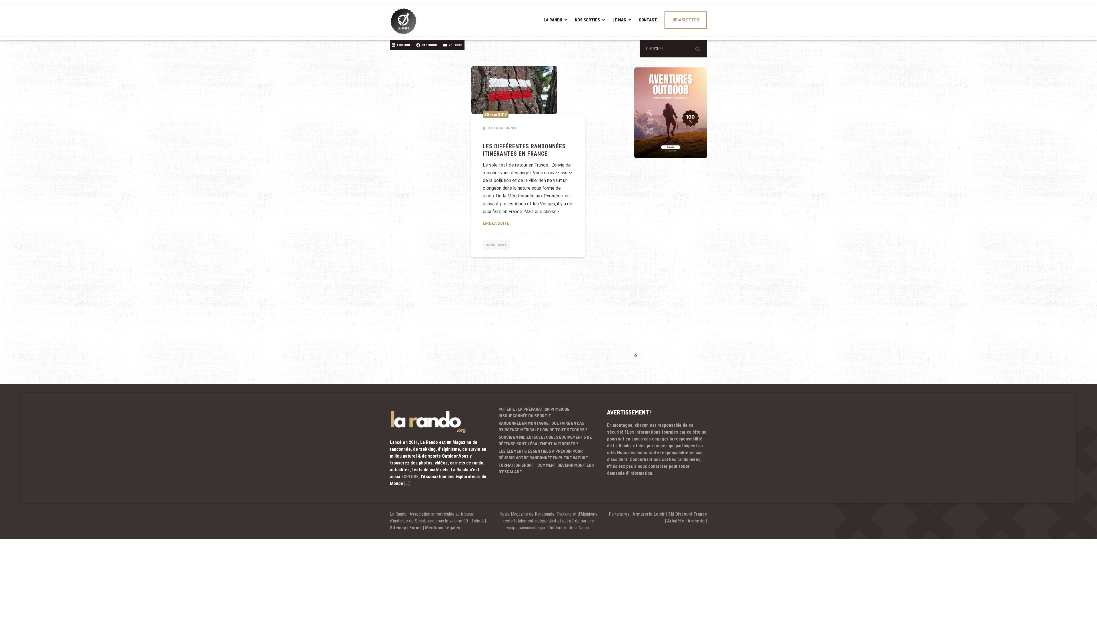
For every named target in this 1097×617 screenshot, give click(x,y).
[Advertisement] (677, 263)
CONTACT (648, 20)
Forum (415, 527)
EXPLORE (410, 476)
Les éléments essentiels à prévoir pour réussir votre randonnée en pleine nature (543, 454)
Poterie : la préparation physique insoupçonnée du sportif (534, 412)
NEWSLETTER (685, 20)
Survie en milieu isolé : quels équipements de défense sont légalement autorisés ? (545, 440)
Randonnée (496, 245)
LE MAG (619, 20)
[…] (407, 483)
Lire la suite (528, 223)
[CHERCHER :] (673, 48)
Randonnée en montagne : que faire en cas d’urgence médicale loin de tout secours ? (543, 426)
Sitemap (398, 527)
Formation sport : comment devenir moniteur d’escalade (546, 468)
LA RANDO (553, 20)
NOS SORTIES (587, 20)
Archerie (696, 521)
